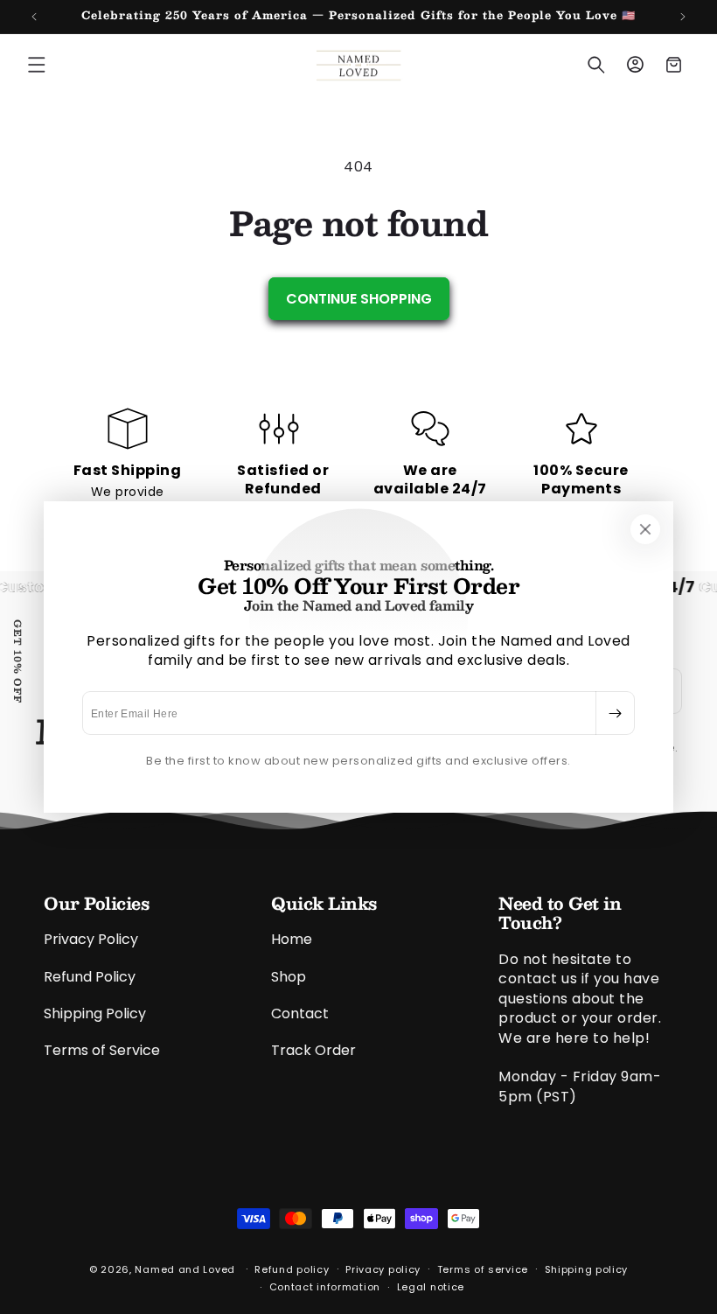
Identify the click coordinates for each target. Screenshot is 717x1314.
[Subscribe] (614, 713)
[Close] (645, 529)
